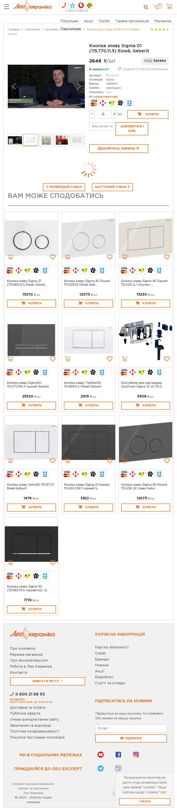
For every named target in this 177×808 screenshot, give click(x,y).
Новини (102, 665)
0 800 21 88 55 (77, 11)
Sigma (110, 80)
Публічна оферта (25, 713)
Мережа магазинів (26, 654)
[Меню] (6, 7)
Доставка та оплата (27, 707)
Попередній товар (65, 187)
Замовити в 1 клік (132, 128)
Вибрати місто (46, 681)
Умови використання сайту (34, 719)
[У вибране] (52, 257)
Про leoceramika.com (29, 660)
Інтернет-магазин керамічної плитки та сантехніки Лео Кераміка (33, 788)
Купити (151, 114)
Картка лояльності (112, 647)
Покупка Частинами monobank (37, 737)
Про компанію (22, 648)
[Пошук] (146, 7)
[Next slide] (79, 86)
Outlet (100, 653)
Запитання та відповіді (30, 725)
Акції (88, 21)
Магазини (162, 21)
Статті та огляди (110, 683)
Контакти (18, 672)
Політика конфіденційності (34, 731)
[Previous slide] (14, 86)
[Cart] (10, 257)
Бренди (102, 659)
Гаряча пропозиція (132, 21)
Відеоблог (104, 677)
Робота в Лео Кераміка (31, 666)
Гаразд (144, 801)
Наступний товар (111, 187)
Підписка (133, 738)
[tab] (63, 5)
